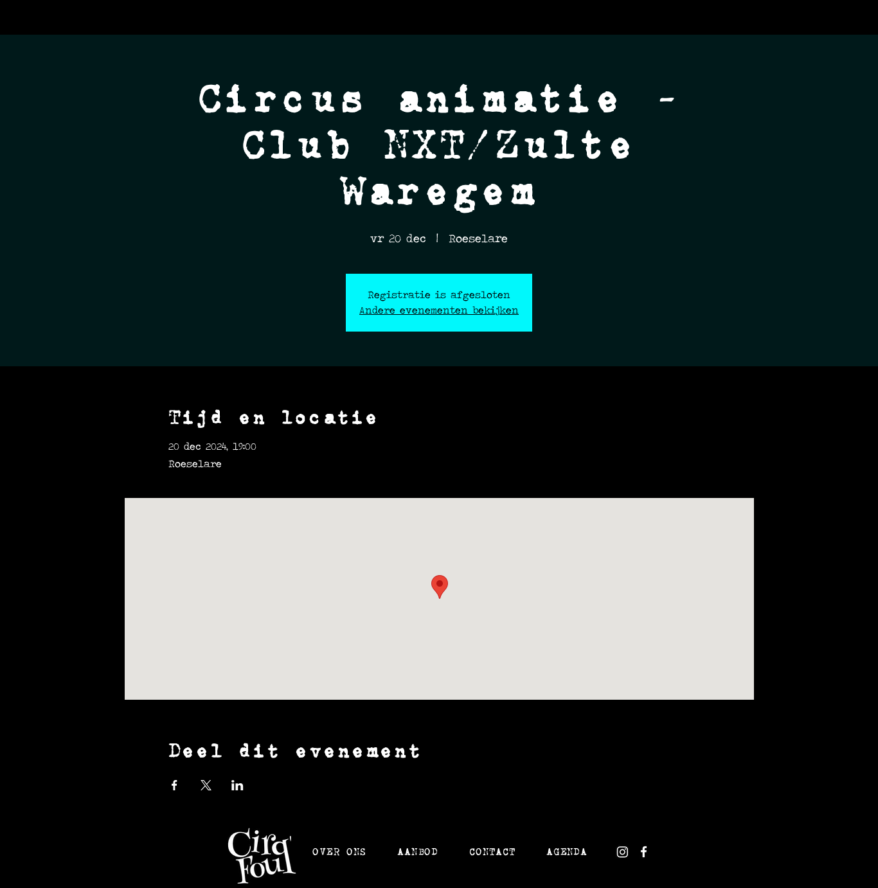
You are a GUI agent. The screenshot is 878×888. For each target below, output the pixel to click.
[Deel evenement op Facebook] (174, 785)
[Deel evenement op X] (206, 785)
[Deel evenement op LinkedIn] (237, 785)
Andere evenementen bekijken (439, 310)
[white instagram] (622, 851)
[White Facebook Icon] (643, 851)
